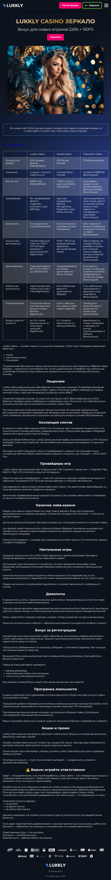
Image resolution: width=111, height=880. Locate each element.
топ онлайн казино (13, 144)
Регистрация (70, 5)
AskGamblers (38, 166)
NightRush (36, 254)
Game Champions (66, 185)
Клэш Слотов (63, 161)
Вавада (61, 294)
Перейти (55, 37)
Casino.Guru (37, 175)
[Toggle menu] (106, 5)
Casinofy (70, 308)
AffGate (35, 209)
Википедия (96, 160)
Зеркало (94, 5)
